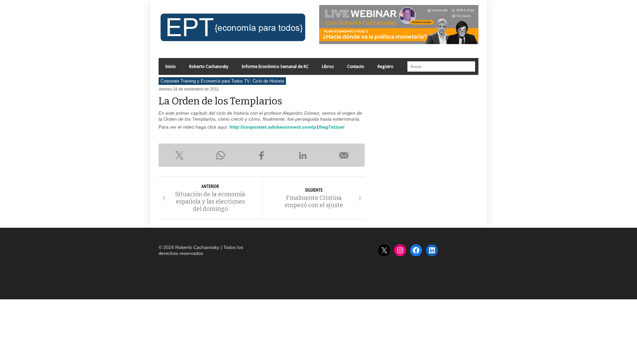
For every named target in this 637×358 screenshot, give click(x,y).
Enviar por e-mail (344, 155)
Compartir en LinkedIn (302, 155)
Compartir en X (179, 155)
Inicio (170, 66)
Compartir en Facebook (261, 155)
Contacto (355, 66)
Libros (328, 66)
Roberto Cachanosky (208, 66)
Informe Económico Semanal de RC (275, 66)
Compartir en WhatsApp (220, 155)
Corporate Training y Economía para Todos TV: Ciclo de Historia (222, 81)
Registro (385, 66)
